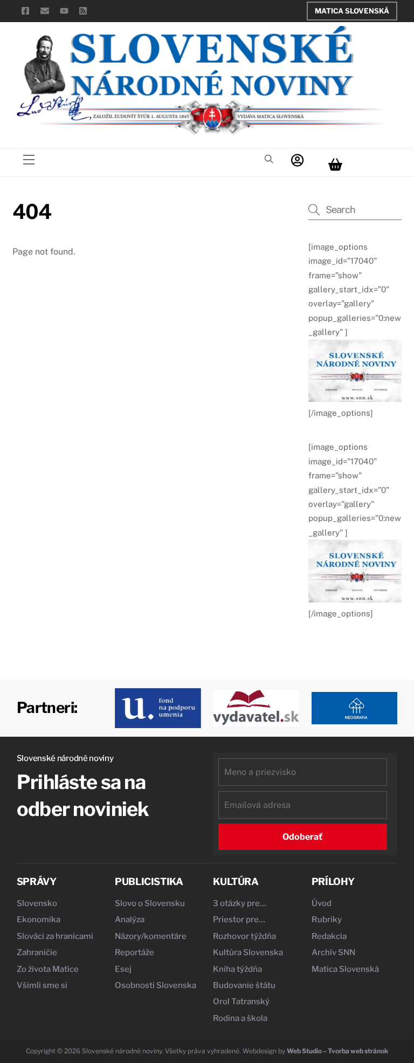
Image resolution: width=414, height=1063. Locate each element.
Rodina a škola (240, 1018)
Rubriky (327, 919)
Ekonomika (38, 919)
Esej (123, 969)
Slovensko (37, 903)
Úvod (322, 903)
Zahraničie (37, 952)
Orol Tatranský (241, 1001)
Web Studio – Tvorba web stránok (337, 1051)
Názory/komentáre (151, 936)
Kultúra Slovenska (248, 952)
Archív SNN (333, 952)
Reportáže (134, 952)
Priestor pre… (239, 919)
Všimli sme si (42, 985)
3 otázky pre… (239, 903)
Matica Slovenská (352, 10)
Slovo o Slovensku (150, 903)
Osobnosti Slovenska (155, 985)
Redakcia (329, 936)
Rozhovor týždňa (244, 936)
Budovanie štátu (244, 985)
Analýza (129, 919)
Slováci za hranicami (55, 936)
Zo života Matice (48, 969)
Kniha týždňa (237, 969)
